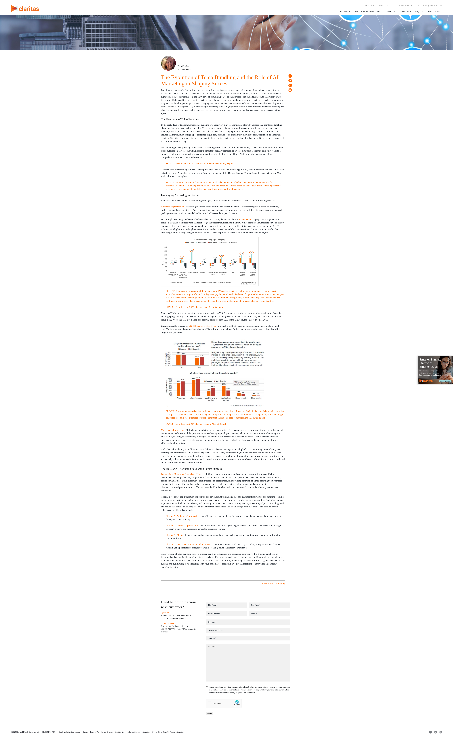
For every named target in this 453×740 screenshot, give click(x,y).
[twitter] (290, 80)
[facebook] (290, 76)
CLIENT (384, 5)
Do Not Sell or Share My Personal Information (168, 732)
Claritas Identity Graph (371, 11)
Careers (85, 732)
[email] (290, 90)
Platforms (405, 11)
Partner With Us (404, 5)
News (429, 11)
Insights (418, 11)
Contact (421, 5)
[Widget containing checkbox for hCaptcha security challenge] (223, 703)
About (437, 11)
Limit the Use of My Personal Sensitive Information (132, 732)
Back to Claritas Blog (274, 583)
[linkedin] (290, 85)
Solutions (344, 11)
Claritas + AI (390, 11)
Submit (209, 713)
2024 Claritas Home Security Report (206, 307)
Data (356, 11)
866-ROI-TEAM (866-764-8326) (173, 618)
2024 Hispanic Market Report (203, 326)
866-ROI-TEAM (436, 5)
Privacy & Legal (107, 732)
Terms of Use (94, 732)
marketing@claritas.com (71, 732)
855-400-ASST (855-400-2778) (173, 629)
